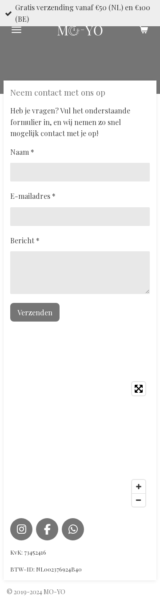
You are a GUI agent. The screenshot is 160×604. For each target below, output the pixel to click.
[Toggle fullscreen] (138, 388)
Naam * (22, 152)
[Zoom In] (138, 486)
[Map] (80, 444)
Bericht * (25, 240)
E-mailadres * (33, 196)
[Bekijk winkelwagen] (143, 30)
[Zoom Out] (138, 500)
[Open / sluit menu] (16, 30)
